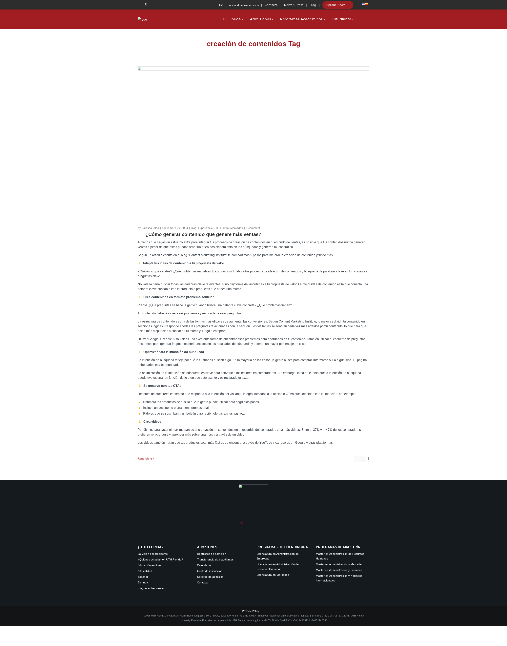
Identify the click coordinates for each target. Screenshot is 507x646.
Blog (193, 227)
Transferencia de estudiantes (215, 559)
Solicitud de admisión (210, 576)
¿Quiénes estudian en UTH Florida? (160, 559)
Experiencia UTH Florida (213, 227)
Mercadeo (236, 227)
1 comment (253, 227)
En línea (143, 582)
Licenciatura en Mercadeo (272, 574)
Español (143, 576)
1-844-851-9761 (319, 615)
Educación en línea (150, 565)
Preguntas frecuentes (151, 588)
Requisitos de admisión (211, 553)
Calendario (204, 565)
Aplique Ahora (336, 5)
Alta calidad (145, 571)
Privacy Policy (250, 611)
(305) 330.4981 (341, 615)
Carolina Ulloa (150, 227)
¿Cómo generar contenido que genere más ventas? (203, 234)
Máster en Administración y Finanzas (339, 570)
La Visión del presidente (153, 553)
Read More (145, 458)
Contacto (202, 582)
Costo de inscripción (209, 571)
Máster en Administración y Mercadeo (339, 564)
